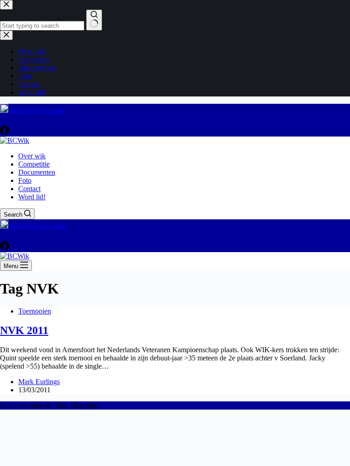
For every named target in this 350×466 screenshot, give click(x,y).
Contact (29, 188)
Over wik (32, 156)
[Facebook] (4, 132)
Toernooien (34, 311)
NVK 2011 (24, 330)
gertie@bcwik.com (37, 110)
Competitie (34, 164)
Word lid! (32, 197)
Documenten (36, 172)
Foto (24, 180)
